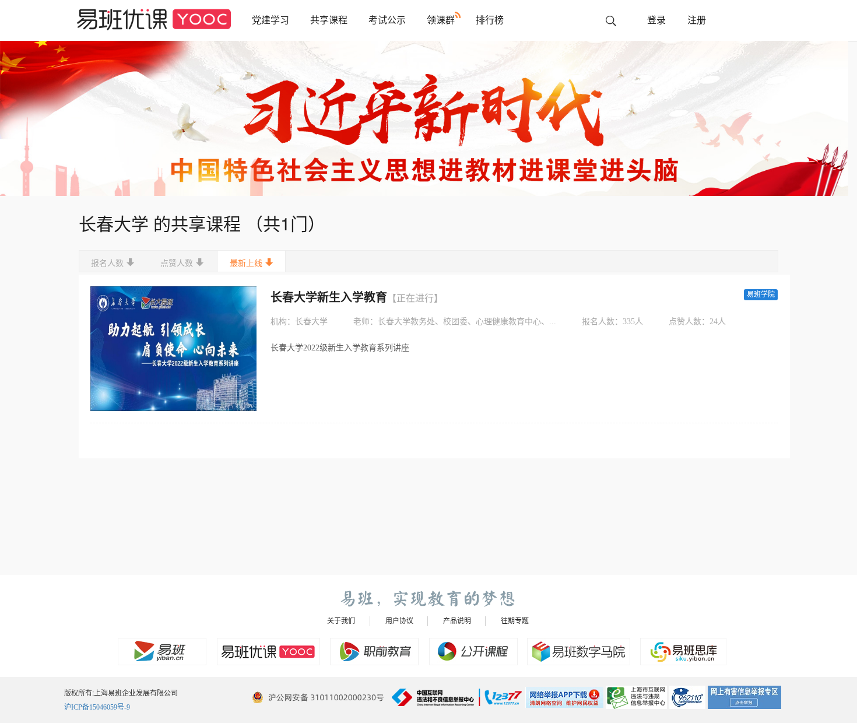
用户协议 (399, 621)
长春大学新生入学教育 (357, 297)
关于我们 (341, 621)
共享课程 (328, 20)
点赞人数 (176, 263)
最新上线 (246, 263)
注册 (696, 20)
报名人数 (107, 263)
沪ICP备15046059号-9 (97, 707)
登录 (656, 20)
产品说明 (457, 621)
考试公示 (387, 20)
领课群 (441, 20)
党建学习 (270, 20)
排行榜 (490, 20)
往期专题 (515, 621)
